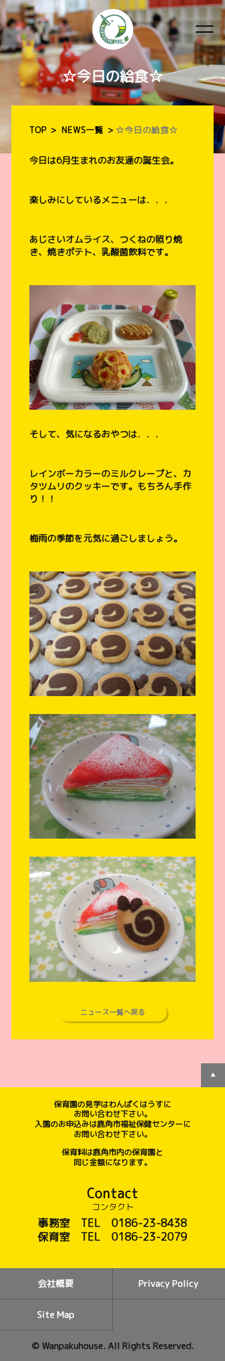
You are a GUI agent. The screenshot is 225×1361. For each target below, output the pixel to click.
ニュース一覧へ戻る (112, 1012)
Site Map (55, 1314)
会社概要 (56, 1283)
